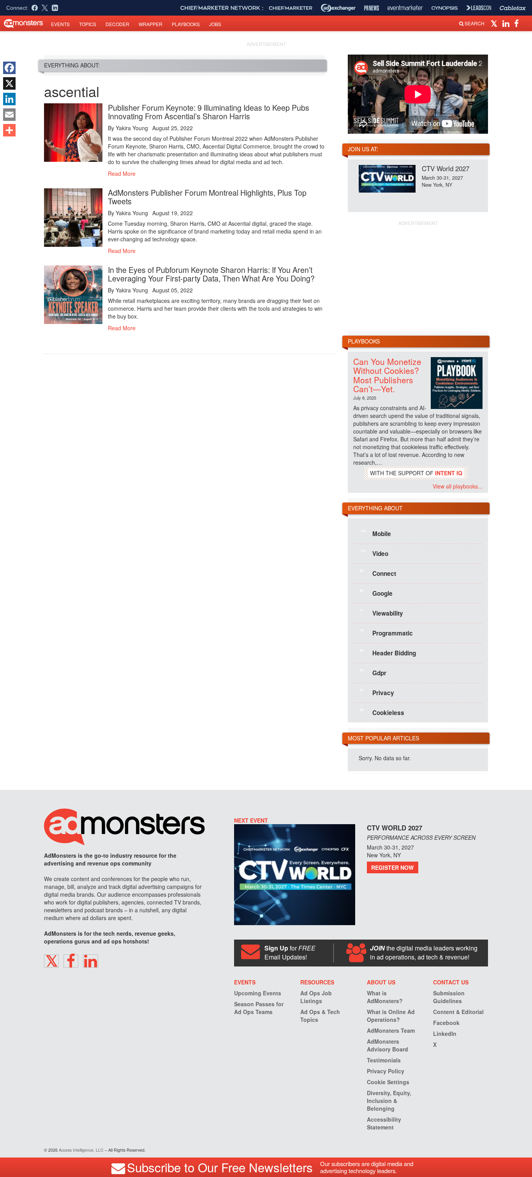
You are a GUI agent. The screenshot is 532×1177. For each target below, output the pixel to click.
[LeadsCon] (478, 7)
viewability (381, 613)
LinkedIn (444, 1033)
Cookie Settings (388, 1082)
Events (60, 24)
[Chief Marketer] (290, 8)
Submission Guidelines (449, 997)
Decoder (117, 24)
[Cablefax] (513, 8)
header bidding (388, 652)
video (374, 553)
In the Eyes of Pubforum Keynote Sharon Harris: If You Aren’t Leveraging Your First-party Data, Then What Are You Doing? (211, 274)
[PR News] (371, 8)
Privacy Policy (385, 1071)
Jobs (215, 24)
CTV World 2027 (445, 168)
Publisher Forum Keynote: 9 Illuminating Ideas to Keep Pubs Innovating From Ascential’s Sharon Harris (208, 112)
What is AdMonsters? (385, 997)
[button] (495, 23)
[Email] (9, 114)
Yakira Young (132, 128)
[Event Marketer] (405, 8)
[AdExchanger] (338, 8)
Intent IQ (448, 473)
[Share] (9, 130)
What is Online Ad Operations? (391, 1015)
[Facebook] (9, 68)
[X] (9, 83)
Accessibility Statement (384, 1123)
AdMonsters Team (391, 1030)
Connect (378, 573)
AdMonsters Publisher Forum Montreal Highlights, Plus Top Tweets (207, 197)
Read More (122, 173)
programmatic (386, 632)
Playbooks (186, 24)
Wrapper (150, 24)
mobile (376, 533)
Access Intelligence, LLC (81, 1150)
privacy (377, 692)
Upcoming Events (257, 993)
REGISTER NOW (392, 867)
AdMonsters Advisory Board (387, 1045)
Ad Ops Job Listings (316, 997)
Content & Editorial (458, 1012)
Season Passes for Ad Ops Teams (259, 1008)
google (376, 593)
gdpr (373, 672)
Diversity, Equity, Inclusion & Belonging (389, 1100)
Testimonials (384, 1060)
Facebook (446, 1023)
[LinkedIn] (9, 99)
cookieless (382, 712)
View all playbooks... (458, 486)
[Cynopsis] (445, 8)
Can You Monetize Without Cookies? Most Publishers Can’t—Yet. (387, 375)
